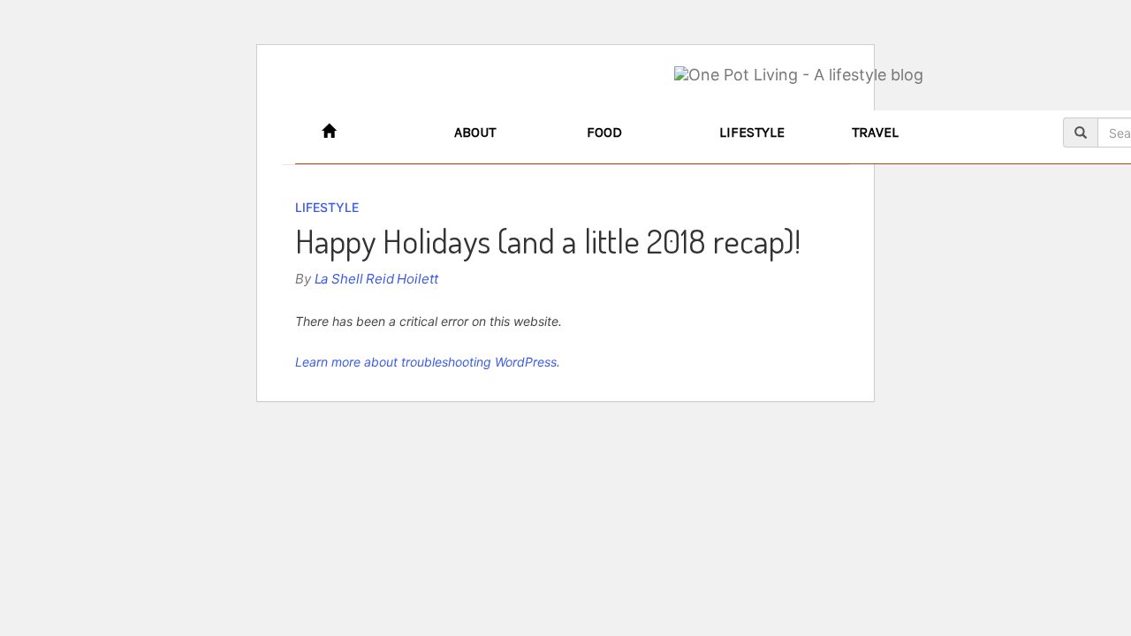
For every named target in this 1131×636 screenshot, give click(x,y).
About (475, 132)
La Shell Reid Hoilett (376, 278)
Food (604, 132)
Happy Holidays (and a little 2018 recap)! (548, 240)
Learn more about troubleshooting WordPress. (427, 361)
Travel (875, 132)
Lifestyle (752, 132)
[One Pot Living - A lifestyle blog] (798, 75)
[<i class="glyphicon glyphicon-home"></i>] (374, 132)
